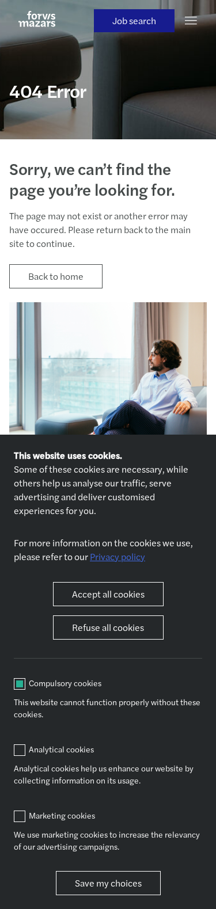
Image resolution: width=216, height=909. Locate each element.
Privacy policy (117, 556)
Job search (134, 20)
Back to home (56, 276)
